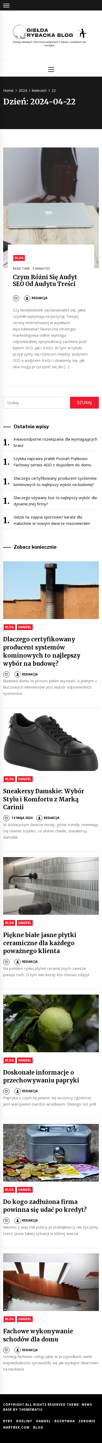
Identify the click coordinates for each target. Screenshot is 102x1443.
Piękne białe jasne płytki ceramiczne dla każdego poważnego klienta (39, 943)
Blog (19, 258)
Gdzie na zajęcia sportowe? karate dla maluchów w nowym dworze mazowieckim (52, 520)
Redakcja (39, 298)
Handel (24, 627)
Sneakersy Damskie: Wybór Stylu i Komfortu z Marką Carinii (43, 799)
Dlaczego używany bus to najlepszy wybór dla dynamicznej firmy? (55, 500)
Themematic (31, 1409)
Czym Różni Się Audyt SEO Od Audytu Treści (45, 280)
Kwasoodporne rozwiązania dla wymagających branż (55, 442)
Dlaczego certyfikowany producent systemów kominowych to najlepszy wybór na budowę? (55, 481)
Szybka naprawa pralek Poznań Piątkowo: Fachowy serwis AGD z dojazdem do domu (52, 461)
